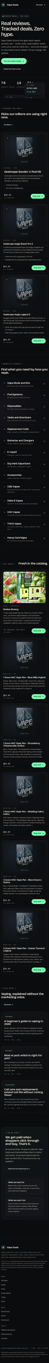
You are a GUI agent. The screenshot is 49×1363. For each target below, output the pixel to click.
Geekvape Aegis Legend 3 (16, 314)
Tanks (3, 1297)
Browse (40, 5)
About (3, 1316)
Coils (3, 1301)
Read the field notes (12, 69)
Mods (3, 1285)
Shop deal (38, 196)
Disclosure (5, 1320)
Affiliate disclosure (8, 1330)
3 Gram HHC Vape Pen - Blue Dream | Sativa (22, 881)
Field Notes (5, 1311)
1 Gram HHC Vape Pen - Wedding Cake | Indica (23, 812)
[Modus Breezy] (24, 587)
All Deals (4, 1280)
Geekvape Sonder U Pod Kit (22, 171)
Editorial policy (6, 1334)
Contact (4, 1338)
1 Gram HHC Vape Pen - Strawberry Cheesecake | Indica (21, 744)
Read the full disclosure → (19, 1168)
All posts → (8, 1004)
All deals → (8, 124)
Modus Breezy (10, 609)
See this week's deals (14, 61)
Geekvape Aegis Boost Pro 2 (18, 243)
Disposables (6, 1293)
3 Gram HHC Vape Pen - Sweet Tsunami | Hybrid (24, 949)
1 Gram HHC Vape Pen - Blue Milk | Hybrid (24, 677)
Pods (3, 1289)
